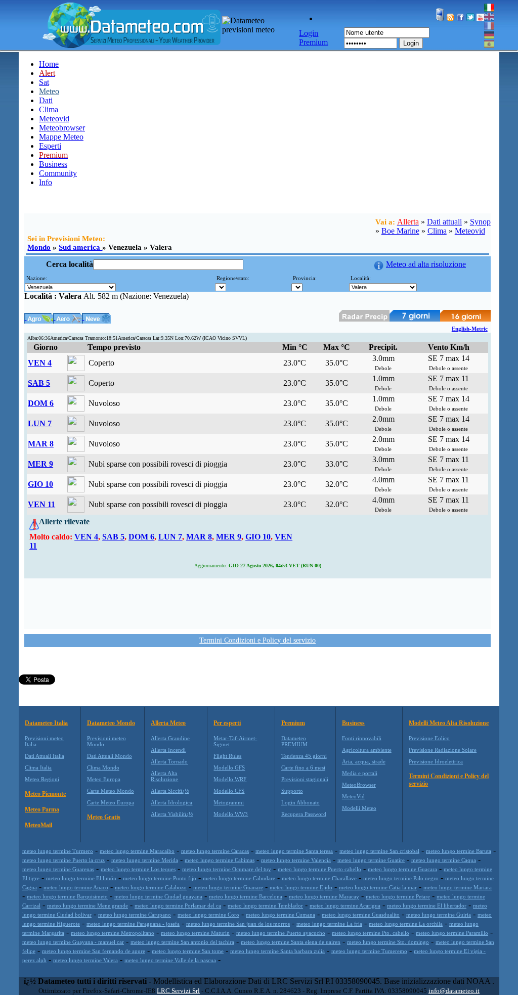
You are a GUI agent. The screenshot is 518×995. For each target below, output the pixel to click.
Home (49, 64)
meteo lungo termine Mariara (457, 887)
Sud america (80, 247)
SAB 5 (39, 383)
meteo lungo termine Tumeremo (369, 951)
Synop (480, 221)
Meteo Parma (42, 809)
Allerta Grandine (170, 738)
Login (411, 43)
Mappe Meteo (61, 136)
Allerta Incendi (168, 750)
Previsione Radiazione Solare (443, 750)
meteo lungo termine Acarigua (345, 905)
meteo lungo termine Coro (208, 915)
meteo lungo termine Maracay (324, 896)
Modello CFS (228, 791)
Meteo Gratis (103, 817)
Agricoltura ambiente (367, 750)
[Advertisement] (257, 602)
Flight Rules (227, 756)
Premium (293, 723)
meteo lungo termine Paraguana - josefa (133, 924)
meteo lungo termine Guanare (228, 887)
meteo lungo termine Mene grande (87, 905)
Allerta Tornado (169, 761)
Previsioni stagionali (304, 779)
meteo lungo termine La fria (329, 924)
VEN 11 (41, 504)
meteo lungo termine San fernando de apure (93, 951)
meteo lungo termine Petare (398, 896)
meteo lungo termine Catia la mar (378, 887)
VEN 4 (40, 362)
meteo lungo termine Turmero (57, 851)
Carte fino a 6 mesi (303, 767)
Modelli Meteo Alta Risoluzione (449, 723)
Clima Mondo (103, 767)
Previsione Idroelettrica (436, 761)
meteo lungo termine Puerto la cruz (63, 860)
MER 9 (40, 464)
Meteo (49, 91)
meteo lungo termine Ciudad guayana (158, 896)
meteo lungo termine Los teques (138, 869)
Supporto (292, 791)
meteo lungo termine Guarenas (58, 869)
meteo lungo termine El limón (81, 878)
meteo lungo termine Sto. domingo (388, 942)
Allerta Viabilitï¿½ (172, 814)
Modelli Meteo (359, 808)
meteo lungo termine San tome (188, 951)
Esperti (50, 146)
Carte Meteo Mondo (110, 791)
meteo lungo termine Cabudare (239, 878)
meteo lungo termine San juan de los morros (238, 924)
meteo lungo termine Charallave (319, 878)
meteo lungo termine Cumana (280, 915)
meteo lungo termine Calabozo (151, 887)
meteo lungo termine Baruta (458, 851)
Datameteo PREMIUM (294, 741)
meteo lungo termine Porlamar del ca (178, 905)
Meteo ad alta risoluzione (426, 264)
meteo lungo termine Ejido (301, 887)
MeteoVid (353, 796)
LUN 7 (40, 423)
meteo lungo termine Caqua (443, 860)
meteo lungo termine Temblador (265, 905)
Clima (48, 109)
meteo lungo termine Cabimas (219, 860)
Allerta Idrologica (171, 802)
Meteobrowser (62, 127)
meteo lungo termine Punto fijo (159, 878)
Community (58, 173)
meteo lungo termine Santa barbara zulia (277, 951)
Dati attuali (444, 221)
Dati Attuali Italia (44, 756)
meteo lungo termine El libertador (426, 905)
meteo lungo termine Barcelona (245, 896)
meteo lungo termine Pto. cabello (370, 933)
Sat (44, 82)
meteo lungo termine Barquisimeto (67, 896)
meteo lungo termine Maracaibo (137, 851)
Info (45, 182)
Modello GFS (229, 767)
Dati (46, 100)
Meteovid (54, 118)
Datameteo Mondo (111, 723)
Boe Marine (400, 231)
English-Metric (470, 329)
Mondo (39, 247)
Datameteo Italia (46, 723)
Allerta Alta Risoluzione (164, 776)
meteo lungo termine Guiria (438, 915)
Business (53, 164)
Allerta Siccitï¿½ (170, 791)
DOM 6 (41, 403)
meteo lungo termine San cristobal (379, 851)
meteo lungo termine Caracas (215, 851)
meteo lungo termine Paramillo (452, 933)
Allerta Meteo (168, 723)
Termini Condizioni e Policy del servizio (257, 640)
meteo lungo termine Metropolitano (112, 933)
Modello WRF (229, 779)
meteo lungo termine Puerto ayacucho (280, 933)
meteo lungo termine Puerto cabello (319, 869)
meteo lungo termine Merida (144, 860)
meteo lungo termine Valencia (296, 860)
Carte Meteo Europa (110, 802)
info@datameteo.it (454, 990)
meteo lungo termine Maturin (195, 933)
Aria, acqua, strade (363, 761)
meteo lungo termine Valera (85, 960)
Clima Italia (38, 767)
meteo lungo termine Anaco (76, 887)
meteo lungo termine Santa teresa (294, 851)
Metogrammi (228, 802)
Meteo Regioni (42, 779)
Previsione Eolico (429, 738)
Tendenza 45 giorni (304, 756)
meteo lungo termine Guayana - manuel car (73, 942)
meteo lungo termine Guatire (371, 860)
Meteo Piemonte (45, 793)
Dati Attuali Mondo (109, 756)
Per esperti (227, 723)
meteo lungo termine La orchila (406, 924)
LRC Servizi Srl (178, 990)
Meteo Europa (103, 779)
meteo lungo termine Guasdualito (361, 915)
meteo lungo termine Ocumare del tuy (226, 869)
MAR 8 (41, 443)
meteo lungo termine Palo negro (401, 878)
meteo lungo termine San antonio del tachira (182, 942)
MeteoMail (38, 825)
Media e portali (359, 773)
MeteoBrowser (359, 785)
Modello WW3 (230, 814)
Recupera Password (303, 814)
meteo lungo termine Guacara (402, 869)
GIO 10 (40, 484)
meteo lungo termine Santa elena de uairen (290, 942)
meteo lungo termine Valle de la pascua (170, 960)
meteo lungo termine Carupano (134, 915)
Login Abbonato (300, 802)
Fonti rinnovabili (361, 738)
